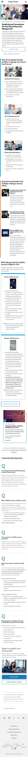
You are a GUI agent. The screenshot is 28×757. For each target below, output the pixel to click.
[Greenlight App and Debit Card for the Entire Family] (5, 214)
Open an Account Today (10, 404)
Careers (14, 738)
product (4, 216)
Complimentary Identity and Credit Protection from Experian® (18, 191)
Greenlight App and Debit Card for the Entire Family (17, 212)
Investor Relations (14, 729)
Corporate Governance (14, 732)
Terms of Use (4, 747)
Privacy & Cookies (14, 747)
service (4, 194)
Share (6, 440)
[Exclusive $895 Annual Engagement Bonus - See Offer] (5, 233)
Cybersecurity (19, 745)
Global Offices (16, 744)
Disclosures (14, 726)
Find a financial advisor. (8, 523)
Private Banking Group (19, 21)
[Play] (4, 420)
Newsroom (14, 735)
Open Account (13, 49)
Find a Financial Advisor (11, 54)
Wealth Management (7, 21)
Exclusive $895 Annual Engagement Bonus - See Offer (17, 232)
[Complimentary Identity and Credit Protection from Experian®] (5, 193)
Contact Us (7, 744)
